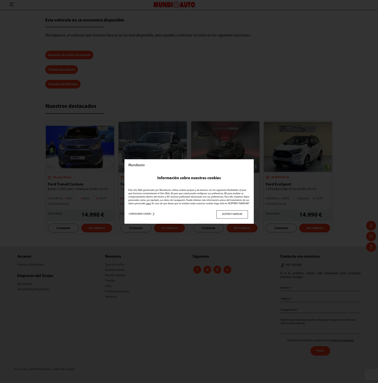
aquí (148, 203)
